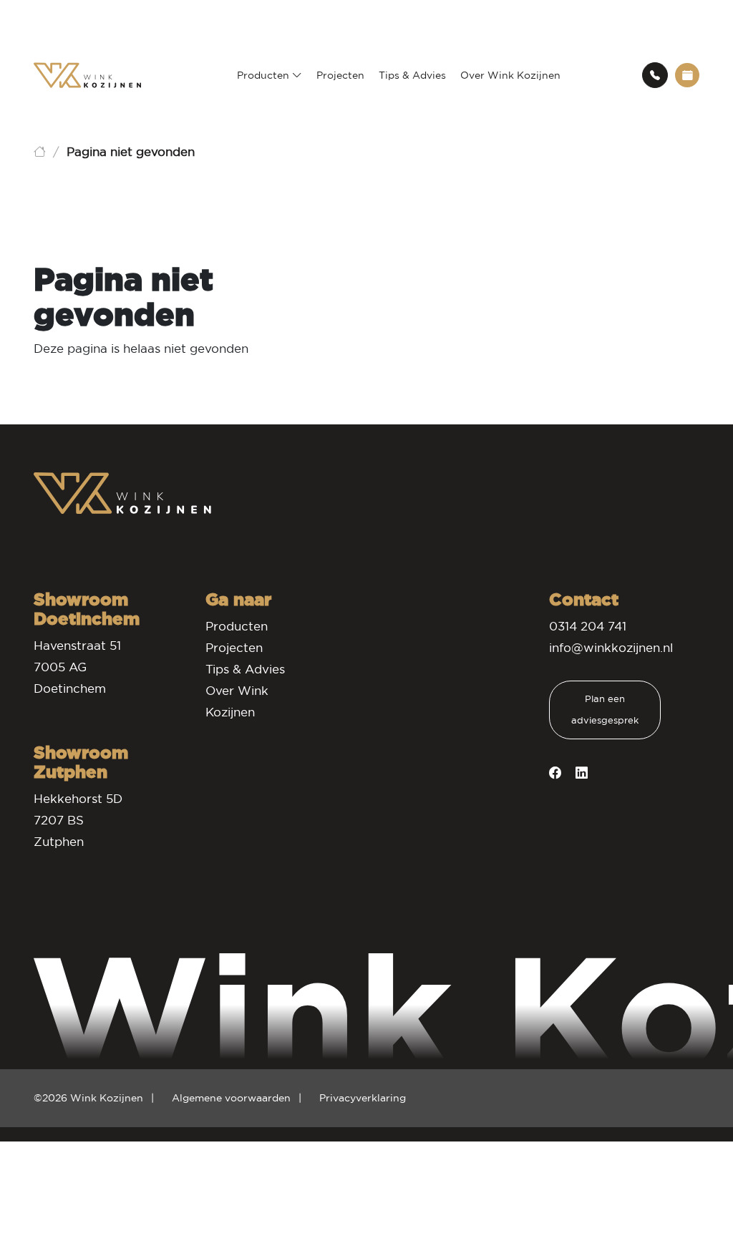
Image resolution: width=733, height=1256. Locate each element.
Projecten (340, 75)
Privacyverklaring (362, 1098)
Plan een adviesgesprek (605, 709)
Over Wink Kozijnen (510, 75)
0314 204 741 (587, 626)
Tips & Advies (412, 75)
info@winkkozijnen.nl (611, 648)
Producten (264, 75)
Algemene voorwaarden (231, 1098)
